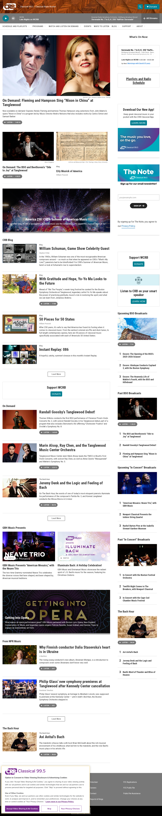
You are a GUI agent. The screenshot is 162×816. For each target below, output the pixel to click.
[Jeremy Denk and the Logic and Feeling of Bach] (20, 487)
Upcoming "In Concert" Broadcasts (137, 467)
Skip (49, 809)
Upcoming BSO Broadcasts (132, 313)
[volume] (13, 18)
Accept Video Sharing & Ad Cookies (22, 809)
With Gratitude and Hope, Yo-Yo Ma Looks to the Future (73, 281)
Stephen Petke (44, 253)
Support (126, 26)
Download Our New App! (138, 109)
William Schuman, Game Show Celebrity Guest (74, 248)
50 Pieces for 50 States (57, 319)
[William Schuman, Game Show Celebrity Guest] (20, 253)
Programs (38, 26)
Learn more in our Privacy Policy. (60, 802)
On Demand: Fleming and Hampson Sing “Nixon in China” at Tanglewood (48, 102)
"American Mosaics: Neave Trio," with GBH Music (139, 504)
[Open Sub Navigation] (29, 26)
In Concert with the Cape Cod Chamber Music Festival (136, 599)
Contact (93, 793)
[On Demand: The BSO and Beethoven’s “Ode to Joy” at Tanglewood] (28, 146)
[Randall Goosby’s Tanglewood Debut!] (20, 419)
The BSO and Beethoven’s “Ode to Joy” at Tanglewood (138, 435)
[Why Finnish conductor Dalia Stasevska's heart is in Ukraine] (20, 654)
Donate (153, 6)
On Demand (9, 406)
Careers (93, 788)
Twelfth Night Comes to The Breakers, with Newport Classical (138, 587)
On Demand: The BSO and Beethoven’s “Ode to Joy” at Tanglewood (27, 169)
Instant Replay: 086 (54, 349)
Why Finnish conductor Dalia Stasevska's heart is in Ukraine (74, 649)
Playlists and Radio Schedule (138, 81)
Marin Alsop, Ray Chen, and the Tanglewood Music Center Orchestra (72, 447)
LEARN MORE (138, 122)
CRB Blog (8, 240)
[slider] (17, 18)
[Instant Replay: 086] (20, 354)
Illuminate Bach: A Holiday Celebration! (80, 565)
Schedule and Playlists (15, 26)
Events (87, 26)
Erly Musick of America (69, 171)
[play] (6, 18)
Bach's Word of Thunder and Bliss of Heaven (139, 673)
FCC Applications (130, 782)
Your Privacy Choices (70, 809)
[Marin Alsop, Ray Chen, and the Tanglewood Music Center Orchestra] (20, 452)
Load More (56, 374)
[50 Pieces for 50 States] (20, 324)
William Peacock (62, 175)
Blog (114, 26)
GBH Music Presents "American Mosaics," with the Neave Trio (28, 567)
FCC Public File (129, 788)
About (140, 26)
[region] (45, 789)
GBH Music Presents (14, 527)
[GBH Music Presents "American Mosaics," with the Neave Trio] (29, 546)
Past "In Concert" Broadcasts (134, 539)
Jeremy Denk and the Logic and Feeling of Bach (71, 485)
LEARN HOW (138, 301)
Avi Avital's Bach (51, 737)
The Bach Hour (44, 479)
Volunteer (94, 782)
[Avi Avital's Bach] (20, 741)
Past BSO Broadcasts (129, 393)
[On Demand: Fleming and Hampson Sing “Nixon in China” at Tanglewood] (56, 65)
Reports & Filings (96, 799)
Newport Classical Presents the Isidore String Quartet (137, 515)
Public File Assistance (131, 793)
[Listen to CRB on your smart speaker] (138, 279)
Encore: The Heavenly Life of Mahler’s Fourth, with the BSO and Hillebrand (138, 379)
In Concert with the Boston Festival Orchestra (139, 576)
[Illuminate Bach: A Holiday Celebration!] (84, 546)
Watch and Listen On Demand (64, 26)
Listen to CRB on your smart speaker (138, 293)
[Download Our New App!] (138, 139)
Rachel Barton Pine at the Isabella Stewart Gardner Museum (138, 527)
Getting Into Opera (17, 618)
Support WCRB (56, 387)
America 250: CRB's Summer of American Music (56, 219)
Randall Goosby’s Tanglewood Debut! (67, 412)
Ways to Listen (101, 26)
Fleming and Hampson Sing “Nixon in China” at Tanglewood (140, 455)
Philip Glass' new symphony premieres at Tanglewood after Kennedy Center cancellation (74, 683)
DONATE (56, 393)
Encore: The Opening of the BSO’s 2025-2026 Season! (138, 355)
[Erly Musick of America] (82, 146)
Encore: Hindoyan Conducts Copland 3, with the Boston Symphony (139, 366)
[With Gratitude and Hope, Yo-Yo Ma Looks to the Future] (20, 283)
